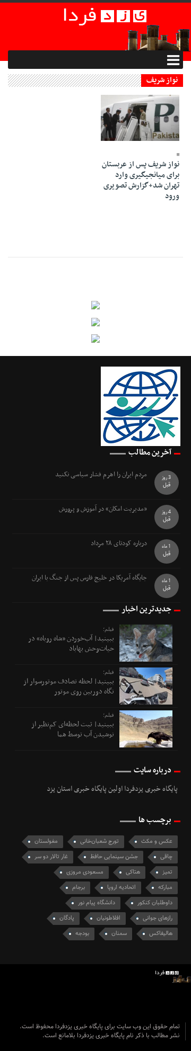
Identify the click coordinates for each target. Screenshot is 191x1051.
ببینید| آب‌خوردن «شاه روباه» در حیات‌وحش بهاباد (71, 643)
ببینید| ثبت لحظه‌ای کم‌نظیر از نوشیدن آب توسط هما (72, 729)
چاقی (166, 856)
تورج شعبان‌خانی (99, 841)
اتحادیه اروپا (121, 887)
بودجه (82, 933)
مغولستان (46, 841)
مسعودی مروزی (84, 872)
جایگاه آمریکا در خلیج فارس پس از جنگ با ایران (89, 578)
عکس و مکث (156, 841)
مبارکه (165, 887)
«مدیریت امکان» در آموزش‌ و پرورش (103, 509)
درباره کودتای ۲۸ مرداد (119, 543)
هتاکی (133, 872)
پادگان (66, 918)
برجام (78, 887)
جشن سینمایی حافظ (114, 856)
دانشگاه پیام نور (96, 902)
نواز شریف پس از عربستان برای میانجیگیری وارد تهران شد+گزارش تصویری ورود (140, 180)
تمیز (167, 872)
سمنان (119, 933)
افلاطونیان (108, 918)
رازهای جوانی (157, 918)
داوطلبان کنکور (154, 902)
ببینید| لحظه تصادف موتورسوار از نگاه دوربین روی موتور (68, 686)
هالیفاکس (160, 933)
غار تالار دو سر (51, 856)
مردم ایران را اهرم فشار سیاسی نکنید (101, 474)
